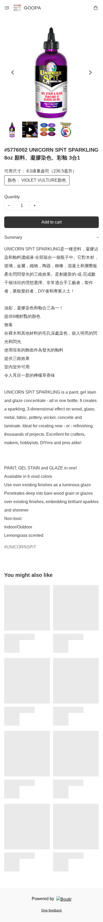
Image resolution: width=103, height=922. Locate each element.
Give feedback (51, 910)
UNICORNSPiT (21, 547)
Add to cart (51, 222)
